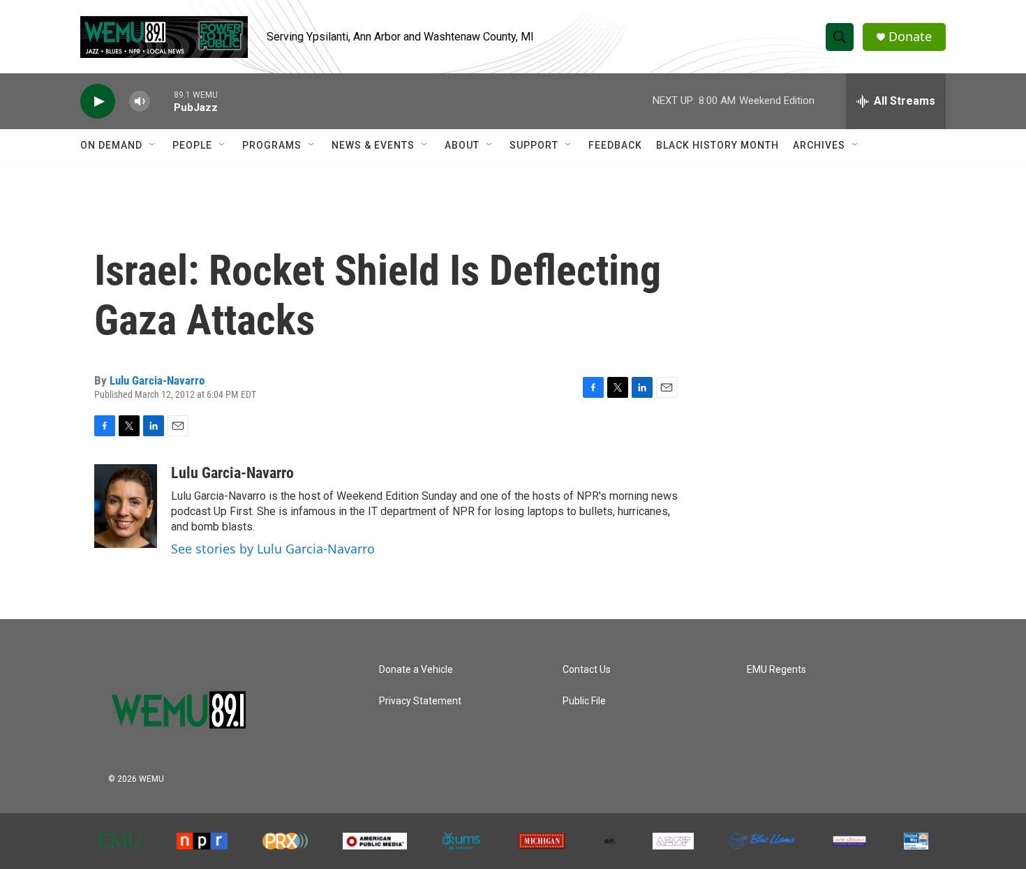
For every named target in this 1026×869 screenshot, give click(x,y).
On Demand (111, 145)
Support (534, 145)
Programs (272, 145)
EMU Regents (776, 669)
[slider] (162, 101)
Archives (819, 145)
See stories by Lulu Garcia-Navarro (273, 548)
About (462, 145)
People (192, 145)
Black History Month (717, 145)
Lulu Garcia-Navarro (157, 380)
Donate (910, 36)
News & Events (373, 145)
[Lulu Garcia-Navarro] (125, 506)
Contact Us (587, 669)
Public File (584, 701)
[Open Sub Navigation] (152, 145)
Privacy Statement (420, 701)
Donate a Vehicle (416, 669)
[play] (98, 102)
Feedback (615, 145)
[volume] (139, 101)
